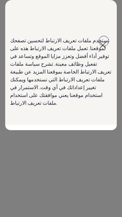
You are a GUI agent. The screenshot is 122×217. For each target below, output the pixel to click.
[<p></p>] (104, 41)
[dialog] (61, 108)
